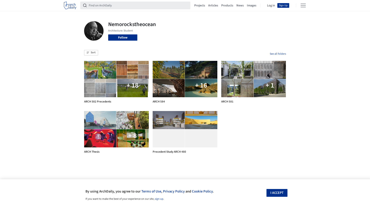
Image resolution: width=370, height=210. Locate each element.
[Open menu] (303, 5)
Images (251, 5)
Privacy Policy (174, 191)
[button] (91, 52)
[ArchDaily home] (70, 5)
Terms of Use (151, 191)
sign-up (159, 199)
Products (227, 5)
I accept (277, 192)
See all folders (278, 53)
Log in (271, 5)
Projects (199, 5)
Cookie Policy (202, 191)
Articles (213, 5)
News (240, 5)
